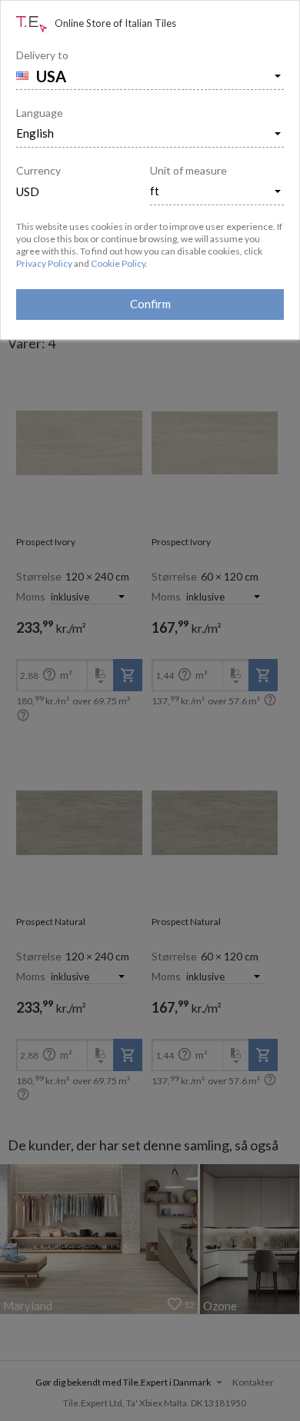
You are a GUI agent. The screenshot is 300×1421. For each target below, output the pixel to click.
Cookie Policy (118, 263)
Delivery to (42, 55)
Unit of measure (188, 170)
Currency (38, 170)
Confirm (150, 304)
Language (39, 112)
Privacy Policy (44, 263)
